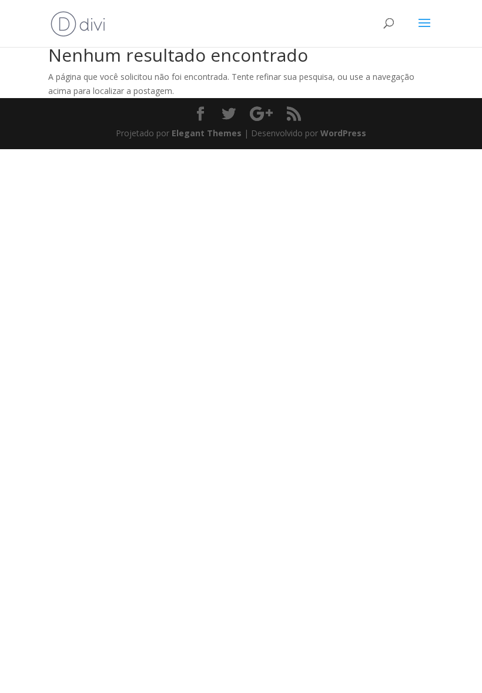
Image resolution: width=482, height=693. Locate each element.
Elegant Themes (207, 133)
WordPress (343, 133)
